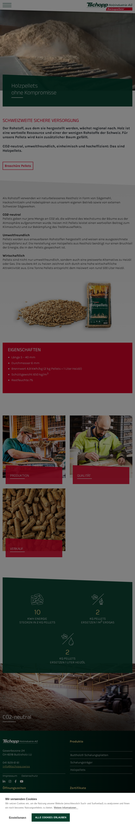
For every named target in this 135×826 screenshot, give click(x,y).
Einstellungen (17, 817)
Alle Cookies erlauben (50, 817)
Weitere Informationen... (66, 807)
